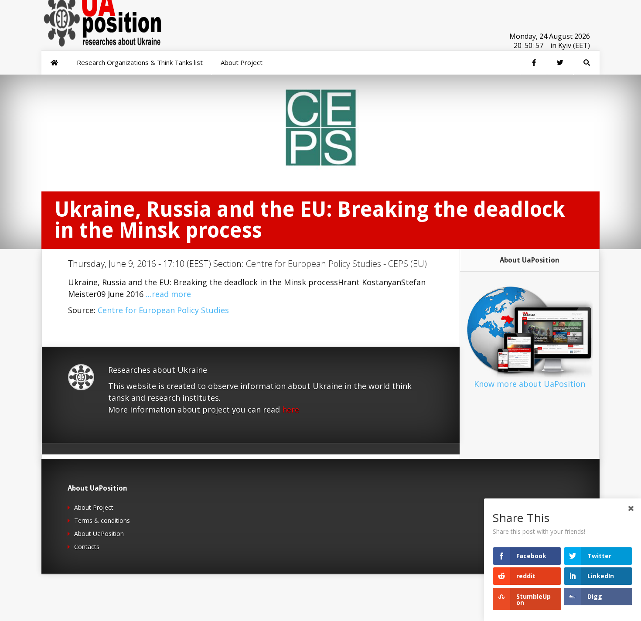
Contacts (86, 547)
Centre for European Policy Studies (163, 310)
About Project (93, 507)
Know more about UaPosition (529, 384)
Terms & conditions (102, 520)
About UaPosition (99, 533)
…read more (168, 294)
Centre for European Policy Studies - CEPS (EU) (336, 264)
